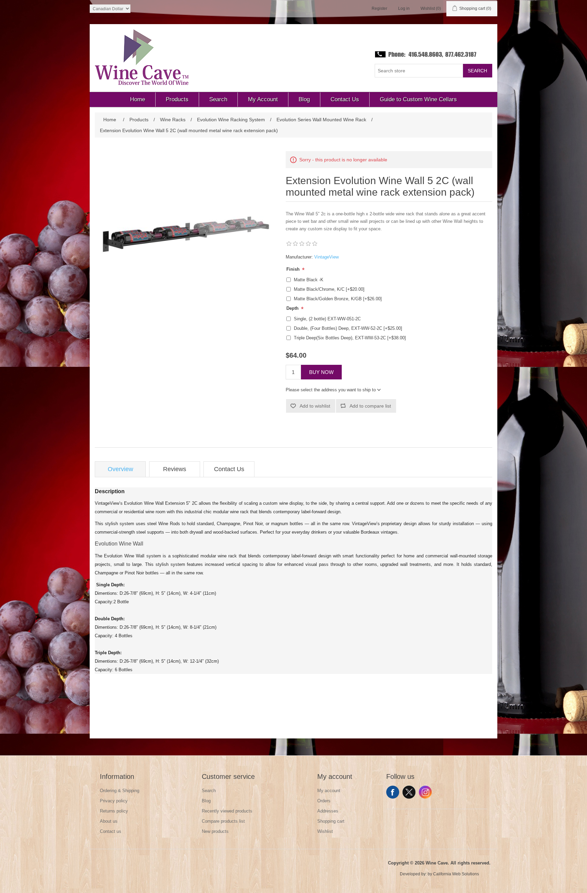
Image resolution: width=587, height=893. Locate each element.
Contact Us (229, 469)
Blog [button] (304, 99)
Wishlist (325, 831)
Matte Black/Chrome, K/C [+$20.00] (329, 289)
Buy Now (321, 372)
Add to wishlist (315, 406)
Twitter (409, 792)
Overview (120, 469)
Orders (324, 800)
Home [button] (137, 99)
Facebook (392, 792)
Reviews (174, 469)
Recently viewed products (227, 811)
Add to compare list (370, 406)
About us (109, 821)
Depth (293, 308)
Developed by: (413, 874)
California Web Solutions (456, 874)
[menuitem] (138, 99)
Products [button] (177, 99)
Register (379, 8)
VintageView (326, 257)
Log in (404, 8)
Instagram (425, 792)
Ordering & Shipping (119, 790)
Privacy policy (114, 800)
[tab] (120, 469)
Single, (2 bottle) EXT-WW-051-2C (327, 318)
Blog (206, 800)
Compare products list (223, 821)
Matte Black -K (308, 279)
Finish (293, 269)
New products (215, 831)
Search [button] (218, 99)
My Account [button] (263, 99)
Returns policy (114, 811)
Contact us (110, 831)
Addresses (327, 811)
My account (328, 790)
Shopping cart (330, 821)
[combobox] (419, 70)
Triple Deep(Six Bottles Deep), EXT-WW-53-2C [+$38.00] (350, 337)
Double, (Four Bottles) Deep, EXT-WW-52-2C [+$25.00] (348, 328)
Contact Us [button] (345, 99)
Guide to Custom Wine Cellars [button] (418, 99)
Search (477, 70)
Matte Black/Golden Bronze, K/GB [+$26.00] (338, 298)
